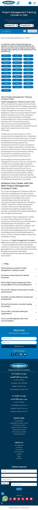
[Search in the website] (30, 3)
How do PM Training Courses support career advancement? (17, 291)
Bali (28, 59)
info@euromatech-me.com (19, 408)
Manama (28, 69)
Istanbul (6, 69)
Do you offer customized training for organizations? (14, 312)
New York (17, 73)
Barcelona (17, 62)
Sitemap (19, 458)
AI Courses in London (19, 425)
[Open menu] (34, 3)
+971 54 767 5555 (22, 383)
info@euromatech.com (19, 386)
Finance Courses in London (19, 427)
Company (19, 447)
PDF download (19, 452)
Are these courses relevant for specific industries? (15, 276)
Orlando (28, 73)
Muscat (6, 73)
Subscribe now (19, 346)
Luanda (17, 87)
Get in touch (19, 449)
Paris (6, 76)
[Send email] (27, 498)
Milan (6, 80)
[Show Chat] (5, 498)
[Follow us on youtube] (22, 498)
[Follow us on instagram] (18, 498)
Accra (17, 83)
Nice (17, 80)
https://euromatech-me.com (19, 411)
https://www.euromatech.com (19, 389)
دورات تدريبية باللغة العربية (19, 399)
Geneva (17, 66)
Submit (19, 489)
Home (6, 20)
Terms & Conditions (19, 434)
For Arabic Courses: (19, 396)
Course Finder (19, 421)
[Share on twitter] (16, 354)
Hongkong (28, 80)
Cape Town (6, 87)
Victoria (28, 87)
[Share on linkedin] (20, 354)
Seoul (6, 83)
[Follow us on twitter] (10, 498)
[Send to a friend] (25, 354)
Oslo (26, 20)
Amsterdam (17, 59)
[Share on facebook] (12, 354)
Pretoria (6, 90)
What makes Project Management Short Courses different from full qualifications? (16, 284)
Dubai (17, 55)
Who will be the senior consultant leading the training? (16, 305)
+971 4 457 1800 (20, 380)
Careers (19, 454)
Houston (28, 66)
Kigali (28, 83)
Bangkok (6, 62)
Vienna (28, 76)
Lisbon (17, 69)
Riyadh (28, 55)
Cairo (28, 62)
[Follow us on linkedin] (14, 498)
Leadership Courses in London (19, 423)
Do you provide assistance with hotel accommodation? (14, 320)
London (6, 59)
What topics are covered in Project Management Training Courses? (14, 269)
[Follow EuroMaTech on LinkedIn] (2, 493)
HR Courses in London (19, 429)
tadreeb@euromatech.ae (19, 405)
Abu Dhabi (6, 55)
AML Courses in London (19, 432)
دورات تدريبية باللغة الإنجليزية (19, 377)
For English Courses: (19, 374)
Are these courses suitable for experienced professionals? (17, 298)
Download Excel (25, 25)
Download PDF (10, 25)
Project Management (16, 20)
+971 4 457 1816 (20, 402)
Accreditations (19, 445)
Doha (6, 66)
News (19, 456)
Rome (17, 76)
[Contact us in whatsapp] (31, 498)
